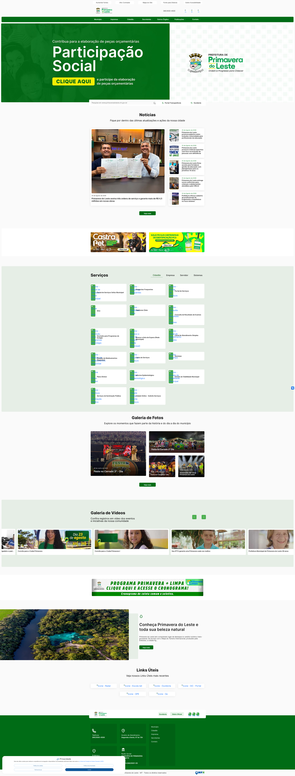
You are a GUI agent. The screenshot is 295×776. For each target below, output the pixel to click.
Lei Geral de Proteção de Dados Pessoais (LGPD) (91, 761)
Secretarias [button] (146, 19)
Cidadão (154, 730)
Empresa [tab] (170, 275)
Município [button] (98, 19)
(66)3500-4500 (169, 11)
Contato (154, 742)
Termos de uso (38, 769)
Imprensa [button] (114, 19)
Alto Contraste (124, 3)
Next (204, 517)
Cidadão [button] (130, 19)
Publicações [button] (179, 19)
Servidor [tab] (184, 275)
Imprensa (154, 734)
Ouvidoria (163, 714)
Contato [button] (195, 19)
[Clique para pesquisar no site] (154, 102)
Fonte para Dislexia (170, 3)
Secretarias (155, 738)
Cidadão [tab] (157, 275)
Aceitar (89, 769)
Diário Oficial (177, 714)
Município (155, 727)
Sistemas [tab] (198, 275)
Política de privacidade (89, 765)
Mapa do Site (147, 3)
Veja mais (147, 213)
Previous (194, 517)
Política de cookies (38, 765)
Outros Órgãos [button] (163, 19)
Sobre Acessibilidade (193, 3)
